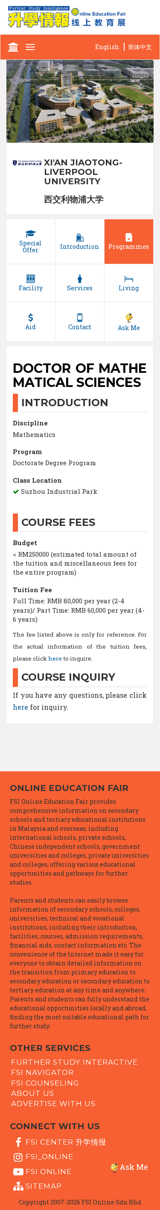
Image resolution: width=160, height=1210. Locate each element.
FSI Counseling (45, 1082)
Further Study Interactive (74, 1062)
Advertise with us (53, 1103)
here (55, 658)
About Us (32, 1093)
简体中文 (140, 47)
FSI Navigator (42, 1072)
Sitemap (44, 1186)
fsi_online (49, 1156)
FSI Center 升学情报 (66, 1142)
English (107, 47)
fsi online (49, 1171)
